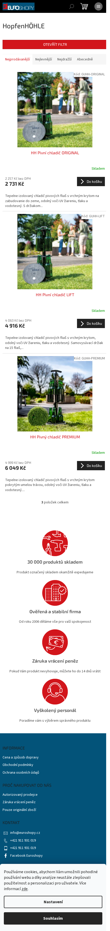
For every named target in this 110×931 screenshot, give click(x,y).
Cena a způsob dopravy (21, 757)
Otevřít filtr (55, 44)
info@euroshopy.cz (25, 832)
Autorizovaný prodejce (20, 794)
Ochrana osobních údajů (21, 772)
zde (24, 889)
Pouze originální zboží (19, 810)
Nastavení (53, 902)
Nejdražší (64, 59)
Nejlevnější (43, 59)
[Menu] (98, 6)
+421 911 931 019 (23, 840)
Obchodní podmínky (18, 765)
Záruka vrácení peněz (19, 802)
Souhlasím (53, 918)
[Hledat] (72, 6)
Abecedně (85, 59)
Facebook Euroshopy (26, 855)
